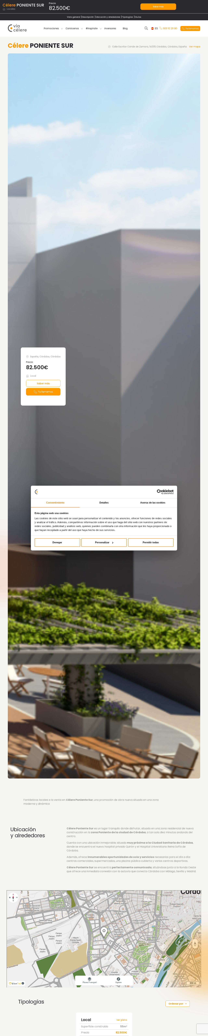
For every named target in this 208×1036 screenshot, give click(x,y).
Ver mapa (194, 46)
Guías (138, 17)
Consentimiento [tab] (55, 502)
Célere (9, 5)
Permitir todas (151, 542)
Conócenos (72, 28)
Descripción (88, 17)
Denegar (57, 542)
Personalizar (102, 542)
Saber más (158, 6)
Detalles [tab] (104, 502)
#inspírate (92, 28)
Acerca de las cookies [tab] (152, 502)
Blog (125, 28)
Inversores (110, 28)
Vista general (73, 17)
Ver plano (121, 1020)
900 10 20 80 (170, 28)
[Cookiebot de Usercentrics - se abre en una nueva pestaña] (159, 491)
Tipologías (127, 17)
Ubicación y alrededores (108, 17)
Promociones (51, 28)
